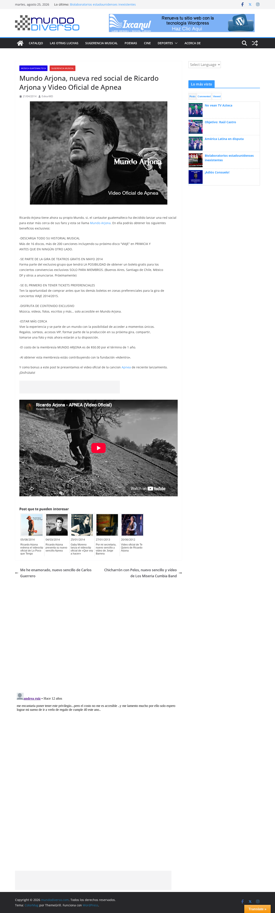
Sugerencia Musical (101, 43)
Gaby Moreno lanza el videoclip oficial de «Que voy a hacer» (82, 549)
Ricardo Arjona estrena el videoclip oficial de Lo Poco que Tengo (31, 549)
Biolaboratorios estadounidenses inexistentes (103, 4)
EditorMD (47, 96)
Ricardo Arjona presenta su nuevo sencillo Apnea (56, 547)
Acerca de (193, 43)
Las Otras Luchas (64, 43)
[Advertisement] (69, 387)
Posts (192, 96)
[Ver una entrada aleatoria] (255, 43)
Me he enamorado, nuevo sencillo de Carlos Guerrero (56, 573)
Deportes (165, 43)
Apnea (126, 367)
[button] (175, 43)
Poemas (131, 43)
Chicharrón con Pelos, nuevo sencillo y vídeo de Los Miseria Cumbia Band (140, 573)
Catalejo (36, 43)
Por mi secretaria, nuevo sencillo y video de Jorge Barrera (106, 549)
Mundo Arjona (100, 223)
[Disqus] (98, 633)
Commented (204, 96)
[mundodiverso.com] (20, 43)
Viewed (216, 96)
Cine (147, 43)
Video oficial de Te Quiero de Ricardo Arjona (131, 547)
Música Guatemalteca (33, 68)
